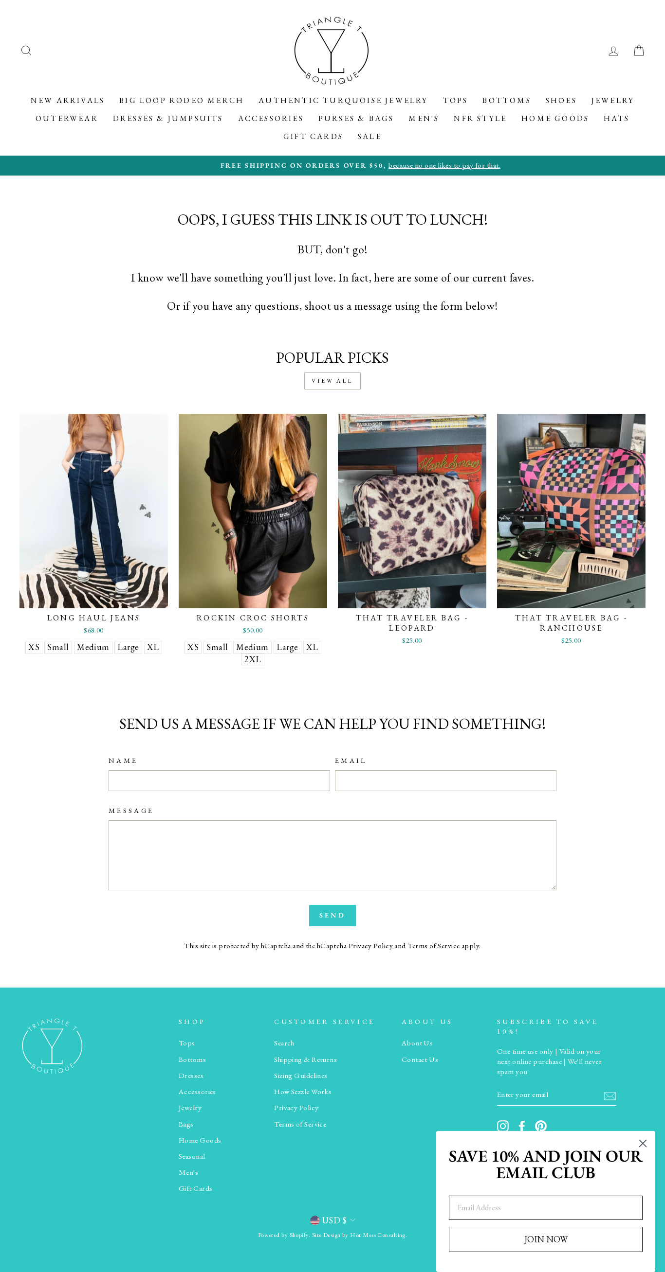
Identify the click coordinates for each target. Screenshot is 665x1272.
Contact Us (420, 1059)
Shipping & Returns (305, 1059)
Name (123, 760)
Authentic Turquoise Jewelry (343, 100)
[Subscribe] (610, 1095)
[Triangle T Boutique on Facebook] (522, 1126)
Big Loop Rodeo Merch (181, 100)
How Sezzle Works (303, 1091)
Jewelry (612, 100)
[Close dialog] (642, 1143)
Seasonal (192, 1156)
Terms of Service (433, 946)
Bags (186, 1124)
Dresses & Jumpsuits (168, 118)
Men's (423, 118)
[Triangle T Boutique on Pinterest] (541, 1126)
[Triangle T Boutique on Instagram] (503, 1126)
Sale (370, 136)
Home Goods (555, 118)
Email (351, 760)
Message (131, 810)
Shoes (561, 100)
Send (332, 915)
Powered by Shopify (283, 1235)
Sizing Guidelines (301, 1075)
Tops (455, 100)
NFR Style (480, 118)
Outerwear (67, 118)
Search (284, 1043)
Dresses (191, 1075)
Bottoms (506, 100)
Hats (616, 118)
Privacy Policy (371, 946)
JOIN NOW (546, 1239)
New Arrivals (68, 100)
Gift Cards (313, 136)
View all (332, 381)
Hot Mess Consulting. (378, 1235)
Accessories (271, 118)
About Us (417, 1043)
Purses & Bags (356, 118)
